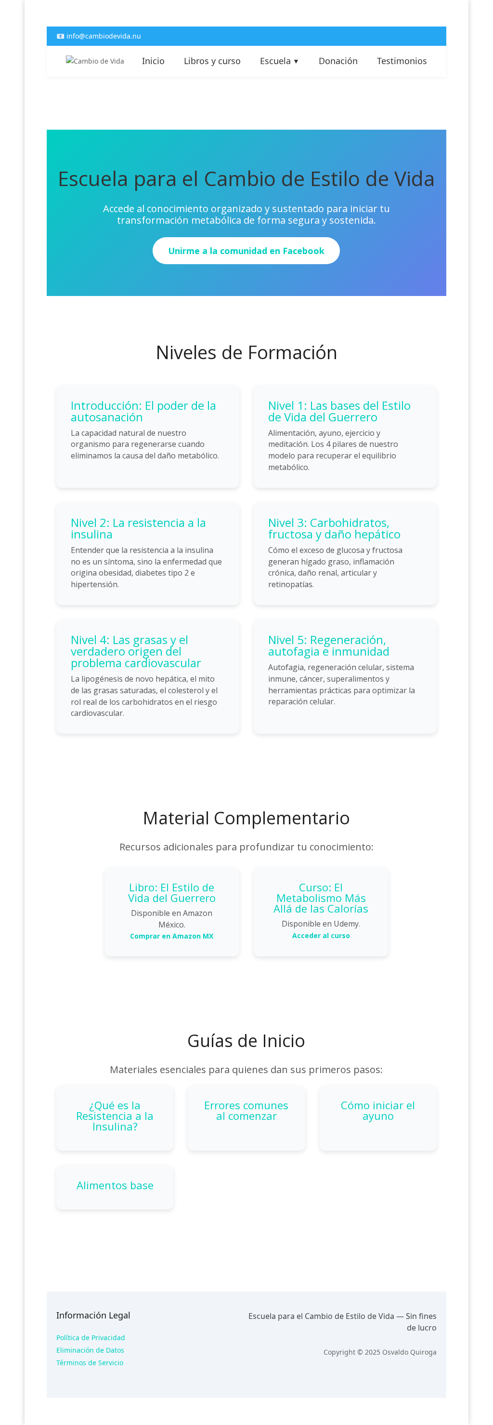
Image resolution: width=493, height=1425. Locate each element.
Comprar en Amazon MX (171, 936)
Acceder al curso (321, 935)
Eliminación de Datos (90, 1350)
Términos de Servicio (89, 1362)
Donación (338, 61)
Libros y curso (212, 61)
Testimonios (402, 61)
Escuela (279, 61)
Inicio (153, 61)
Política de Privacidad (90, 1337)
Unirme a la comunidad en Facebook (246, 250)
